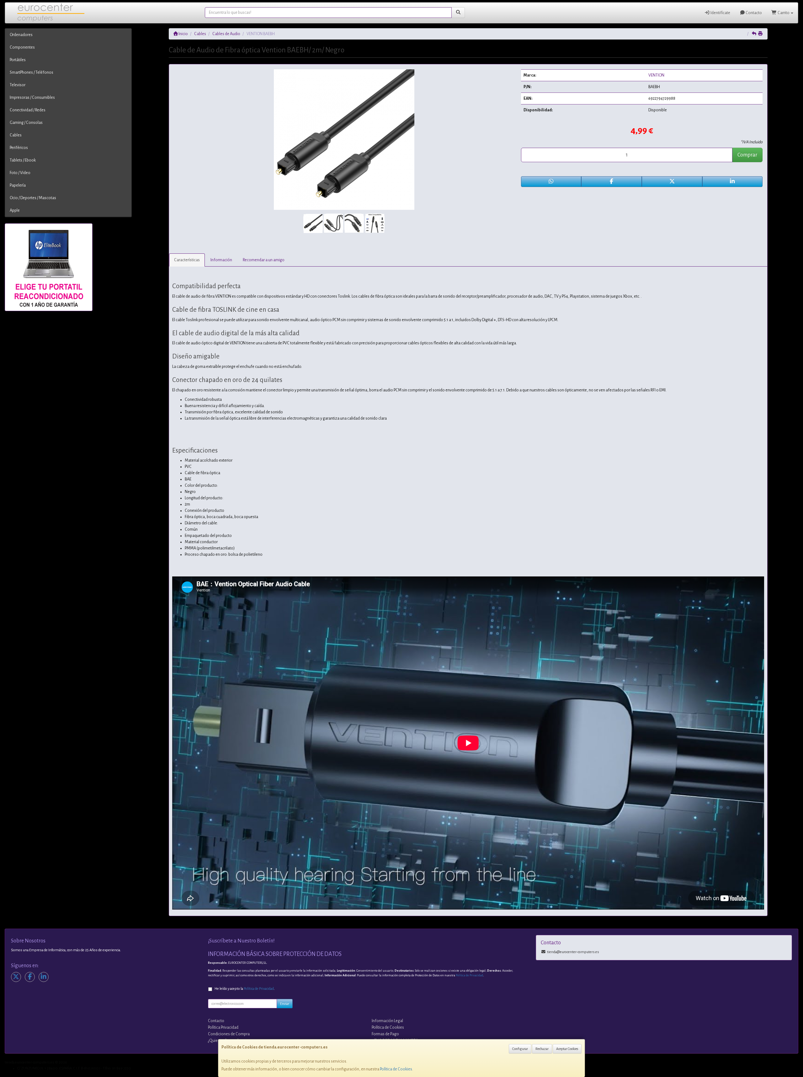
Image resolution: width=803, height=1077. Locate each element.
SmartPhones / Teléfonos (31, 72)
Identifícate (720, 13)
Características (187, 260)
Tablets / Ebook (23, 160)
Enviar (284, 1003)
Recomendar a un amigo (264, 260)
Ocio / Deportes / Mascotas (33, 198)
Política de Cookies (396, 1069)
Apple (15, 210)
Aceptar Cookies (567, 1049)
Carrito (783, 13)
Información (221, 260)
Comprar (747, 155)
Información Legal (387, 1021)
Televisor (17, 85)
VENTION (656, 75)
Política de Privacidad (469, 975)
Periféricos (19, 148)
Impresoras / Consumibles (32, 97)
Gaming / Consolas (26, 122)
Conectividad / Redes (27, 110)
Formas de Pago (385, 1034)
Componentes (22, 47)
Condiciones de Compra (229, 1034)
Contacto (753, 13)
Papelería (18, 185)
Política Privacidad (223, 1027)
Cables (16, 135)
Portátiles (18, 60)
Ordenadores (21, 35)
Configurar (520, 1049)
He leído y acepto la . (245, 989)
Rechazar (542, 1049)
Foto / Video (20, 173)
